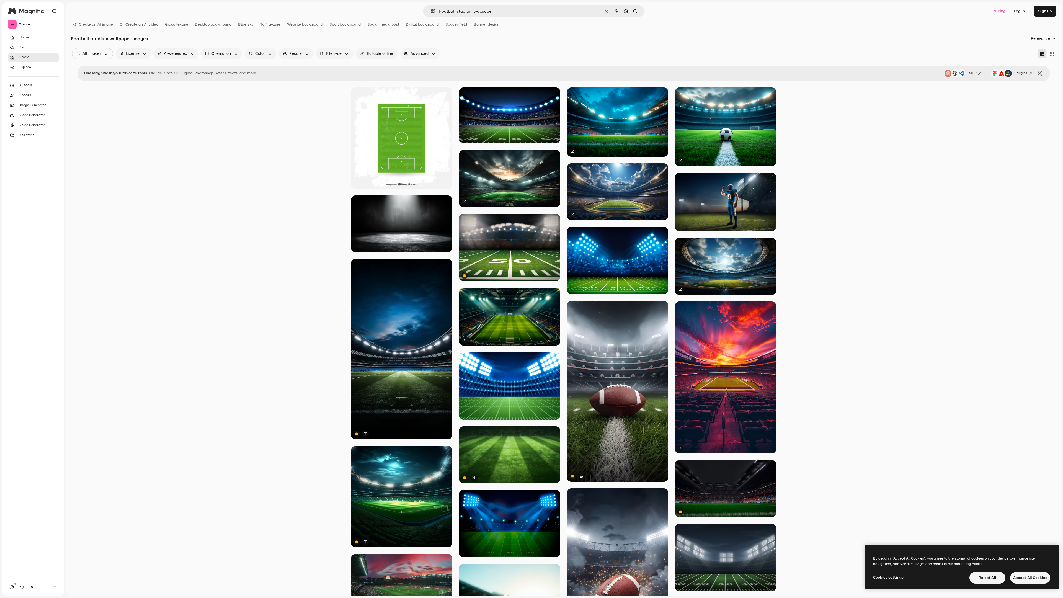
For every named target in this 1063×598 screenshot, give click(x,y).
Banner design (486, 24)
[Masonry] (1042, 53)
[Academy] (22, 586)
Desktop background (213, 24)
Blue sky (246, 24)
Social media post (383, 24)
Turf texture (270, 24)
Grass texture (176, 24)
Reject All (987, 577)
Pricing (999, 11)
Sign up (1045, 11)
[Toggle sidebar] (54, 11)
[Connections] (12, 586)
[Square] (1051, 53)
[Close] (1039, 73)
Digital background (422, 24)
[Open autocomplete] (430, 11)
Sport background (345, 24)
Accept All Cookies (1030, 577)
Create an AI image (96, 24)
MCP (973, 73)
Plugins (1021, 73)
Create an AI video (141, 24)
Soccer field (456, 24)
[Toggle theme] (32, 586)
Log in (1019, 11)
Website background (305, 24)
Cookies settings (888, 577)
